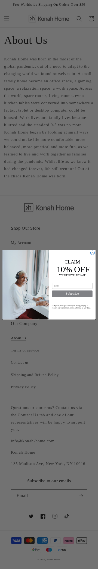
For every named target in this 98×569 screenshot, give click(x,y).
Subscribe (72, 293)
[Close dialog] (92, 253)
